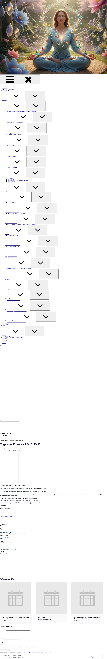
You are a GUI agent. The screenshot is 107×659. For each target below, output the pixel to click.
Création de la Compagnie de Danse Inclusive (11, 278)
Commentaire (3, 637)
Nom (1, 640)
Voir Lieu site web (3, 553)
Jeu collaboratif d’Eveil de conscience (12, 245)
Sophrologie (7, 144)
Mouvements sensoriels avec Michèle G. (15, 122)
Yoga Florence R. (10, 179)
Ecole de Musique (6, 288)
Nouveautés (4, 88)
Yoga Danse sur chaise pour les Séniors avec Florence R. (18, 180)
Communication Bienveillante (11, 223)
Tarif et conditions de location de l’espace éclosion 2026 (13, 337)
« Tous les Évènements (5, 436)
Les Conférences (5, 341)
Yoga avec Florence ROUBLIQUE (9, 531)
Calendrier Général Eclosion (8, 89)
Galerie (3, 325)
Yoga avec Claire (41, 617)
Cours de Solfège (8, 309)
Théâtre (6, 165)
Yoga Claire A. (10, 178)
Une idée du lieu (5, 87)
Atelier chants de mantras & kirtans (12, 212)
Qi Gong (6, 131)
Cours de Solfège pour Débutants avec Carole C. (17, 311)
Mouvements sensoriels (9, 120)
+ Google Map (14, 549)
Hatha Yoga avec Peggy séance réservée (12, 448)
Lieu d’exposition (5, 323)
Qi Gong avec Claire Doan (12, 133)
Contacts (4, 343)
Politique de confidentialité (19, 646)
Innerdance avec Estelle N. (12, 235)
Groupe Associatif (8, 336)
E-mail (1, 642)
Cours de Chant (8, 298)
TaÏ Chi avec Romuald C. (12, 156)
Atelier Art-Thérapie (9, 201)
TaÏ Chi (6, 155)
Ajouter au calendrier (7, 516)
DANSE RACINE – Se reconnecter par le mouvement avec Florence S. (21, 111)
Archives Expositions (6, 340)
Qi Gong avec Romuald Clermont (14, 134)
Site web (1, 644)
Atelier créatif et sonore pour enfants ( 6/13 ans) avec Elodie (19, 268)
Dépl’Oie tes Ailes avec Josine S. (13, 246)
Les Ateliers (4, 191)
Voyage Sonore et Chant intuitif (11, 256)
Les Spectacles (5, 339)
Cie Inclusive (7, 279)
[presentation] (15, 613)
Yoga (6, 176)
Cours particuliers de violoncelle (11, 320)
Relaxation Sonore (8, 267)
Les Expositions (5, 324)
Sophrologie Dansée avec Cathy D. (14, 145)
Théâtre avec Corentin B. (12, 167)
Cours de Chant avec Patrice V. (13, 300)
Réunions (4, 335)
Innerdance (7, 234)
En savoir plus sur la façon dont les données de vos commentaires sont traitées (35, 652)
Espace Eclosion (5, 85)
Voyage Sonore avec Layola (12, 257)
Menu (39, 83)
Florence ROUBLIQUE (4, 537)
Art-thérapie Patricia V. (11, 202)
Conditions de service (33, 646)
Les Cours (4, 100)
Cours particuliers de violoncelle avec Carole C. (16, 322)
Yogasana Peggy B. (11, 181)
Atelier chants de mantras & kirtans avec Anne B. (17, 213)
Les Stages (4, 338)
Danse (6, 109)
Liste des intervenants (6, 90)
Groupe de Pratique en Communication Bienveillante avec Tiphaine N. (21, 224)
